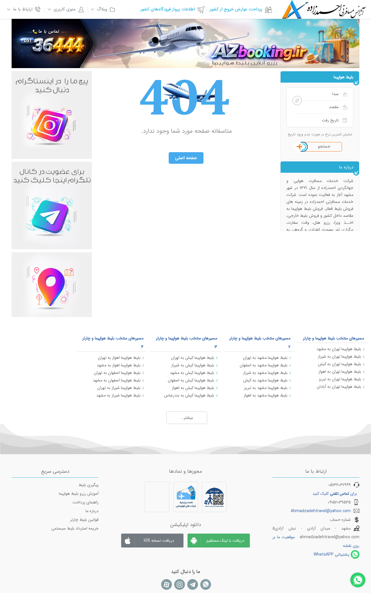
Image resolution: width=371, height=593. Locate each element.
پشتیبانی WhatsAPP (331, 554)
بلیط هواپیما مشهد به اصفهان (264, 365)
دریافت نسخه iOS (159, 540)
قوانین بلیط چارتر (84, 519)
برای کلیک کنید (334, 493)
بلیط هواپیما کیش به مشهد (192, 373)
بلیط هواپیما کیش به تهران (192, 357)
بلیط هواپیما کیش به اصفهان (191, 380)
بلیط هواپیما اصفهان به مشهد (117, 380)
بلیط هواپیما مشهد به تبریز (266, 388)
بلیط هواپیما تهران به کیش (339, 364)
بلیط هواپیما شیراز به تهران (119, 388)
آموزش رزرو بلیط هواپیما (79, 493)
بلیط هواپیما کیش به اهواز (193, 388)
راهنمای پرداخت (85, 502)
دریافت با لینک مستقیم (225, 540)
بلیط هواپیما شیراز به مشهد (118, 395)
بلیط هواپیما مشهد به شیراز (265, 373)
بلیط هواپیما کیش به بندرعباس (189, 395)
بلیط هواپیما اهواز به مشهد (119, 365)
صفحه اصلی (186, 157)
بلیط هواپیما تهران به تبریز (340, 379)
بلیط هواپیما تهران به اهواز (340, 371)
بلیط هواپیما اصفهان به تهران (117, 373)
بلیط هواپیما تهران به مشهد (339, 349)
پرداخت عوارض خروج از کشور (236, 9)
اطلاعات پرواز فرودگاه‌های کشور (167, 9)
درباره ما (92, 511)
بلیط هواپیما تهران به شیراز (339, 356)
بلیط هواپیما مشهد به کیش (265, 380)
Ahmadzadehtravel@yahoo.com (321, 511)
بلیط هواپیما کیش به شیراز (192, 365)
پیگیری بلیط (89, 485)
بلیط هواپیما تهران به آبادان (339, 386)
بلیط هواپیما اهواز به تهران (119, 357)
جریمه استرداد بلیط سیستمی (75, 528)
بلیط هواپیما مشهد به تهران (265, 357)
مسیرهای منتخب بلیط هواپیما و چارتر (333, 338)
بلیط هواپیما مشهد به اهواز (266, 395)
